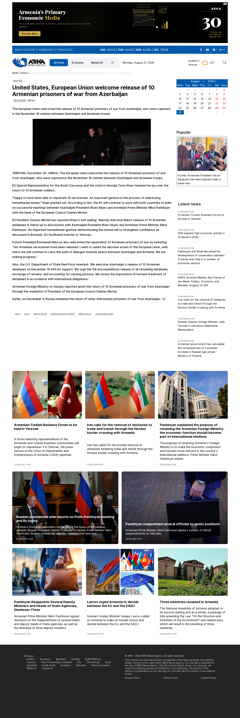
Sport (108, 662)
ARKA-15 (31, 668)
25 (187, 108)
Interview (81, 665)
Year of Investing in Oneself (56, 662)
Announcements (100, 665)
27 (202, 108)
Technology (93, 662)
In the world (48, 665)
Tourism (31, 662)
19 (194, 103)
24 (180, 108)
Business (61, 659)
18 (187, 103)
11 (187, 98)
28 (209, 108)
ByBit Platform (93, 659)
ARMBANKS (46, 49)
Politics (18, 81)
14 (209, 98)
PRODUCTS (64, 49)
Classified (47, 668)
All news (59, 62)
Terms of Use (170, 677)
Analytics (65, 665)
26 (194, 108)
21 (209, 103)
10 (180, 98)
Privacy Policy (132, 677)
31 (180, 112)
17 (180, 103)
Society (75, 659)
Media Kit (97, 62)
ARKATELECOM (25, 49)
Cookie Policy (208, 677)
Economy (77, 62)
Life (79, 662)
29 (216, 108)
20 (202, 103)
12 (194, 98)
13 (202, 98)
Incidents (32, 665)
